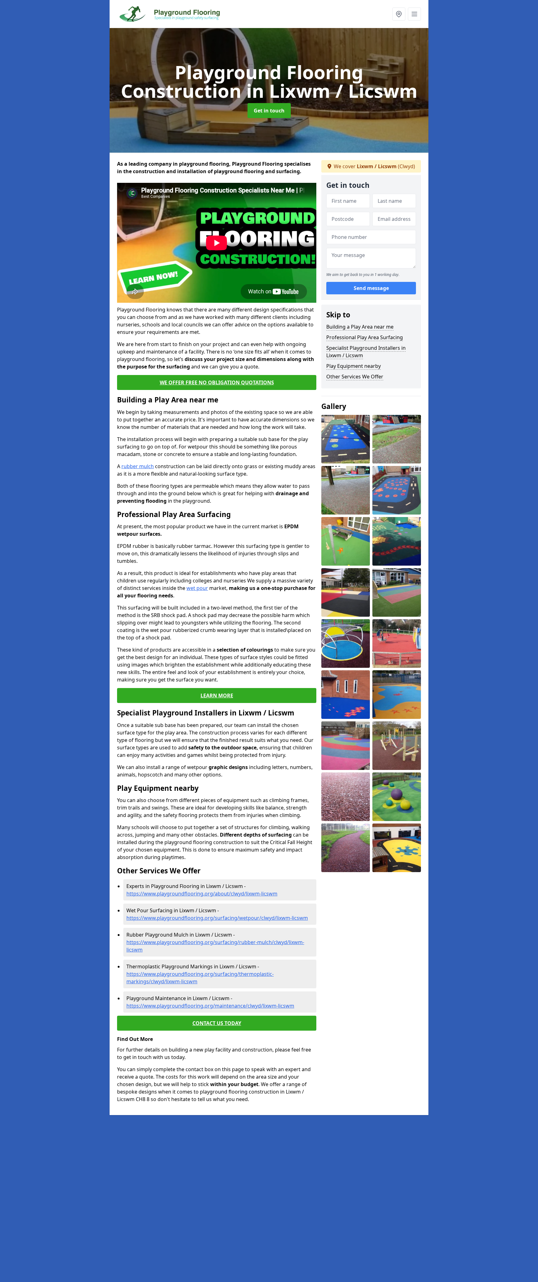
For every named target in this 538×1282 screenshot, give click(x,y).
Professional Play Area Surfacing (364, 337)
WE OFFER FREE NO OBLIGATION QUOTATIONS (217, 382)
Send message (371, 288)
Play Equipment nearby (353, 366)
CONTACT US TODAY (216, 1023)
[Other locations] (398, 14)
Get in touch (269, 110)
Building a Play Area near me (360, 326)
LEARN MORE (217, 695)
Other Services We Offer (354, 376)
